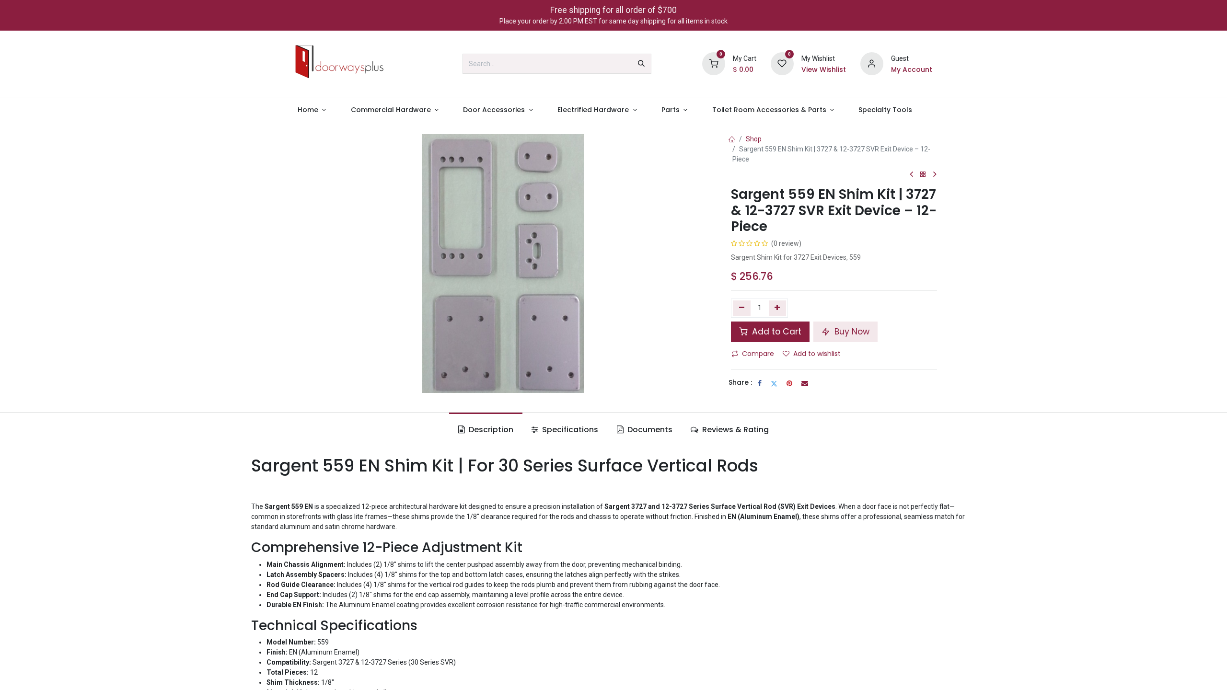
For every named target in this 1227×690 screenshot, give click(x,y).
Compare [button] (758, 353)
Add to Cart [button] (775, 331)
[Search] (641, 63)
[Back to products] (923, 175)
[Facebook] (760, 383)
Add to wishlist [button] (817, 353)
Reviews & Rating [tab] (734, 429)
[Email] (804, 383)
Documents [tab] (648, 429)
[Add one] (778, 308)
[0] (713, 63)
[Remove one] (742, 308)
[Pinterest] (789, 383)
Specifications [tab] (569, 429)
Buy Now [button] (850, 331)
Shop (754, 139)
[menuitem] (311, 110)
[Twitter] (774, 383)
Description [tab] (490, 429)
